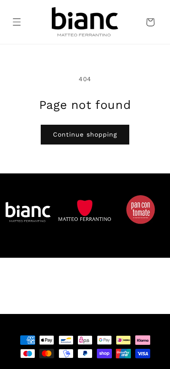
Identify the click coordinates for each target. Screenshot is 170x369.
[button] (17, 22)
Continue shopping (85, 134)
